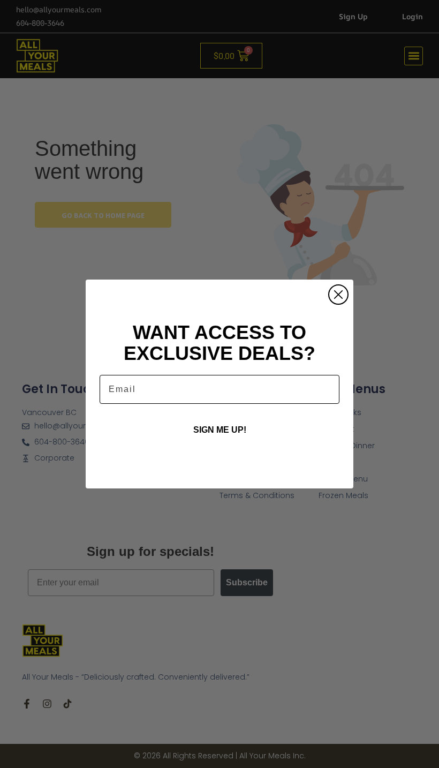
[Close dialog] (338, 294)
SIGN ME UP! (219, 429)
